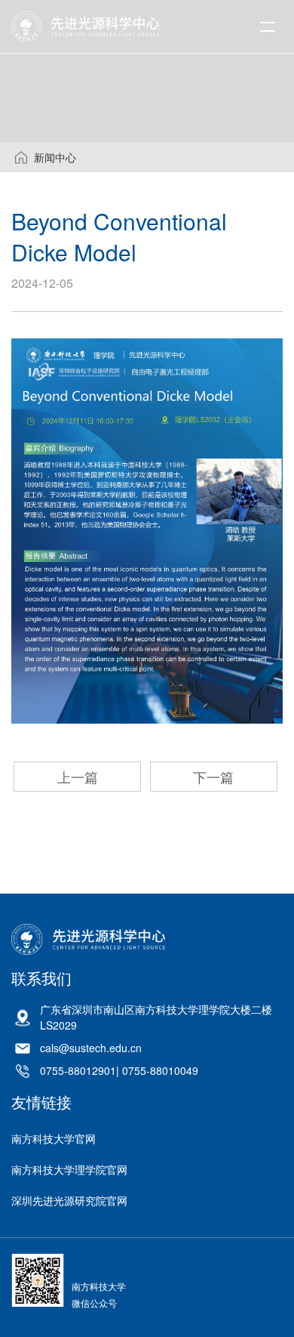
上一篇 (77, 776)
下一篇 (213, 776)
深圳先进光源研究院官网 (69, 1200)
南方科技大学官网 (53, 1138)
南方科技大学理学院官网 (69, 1169)
